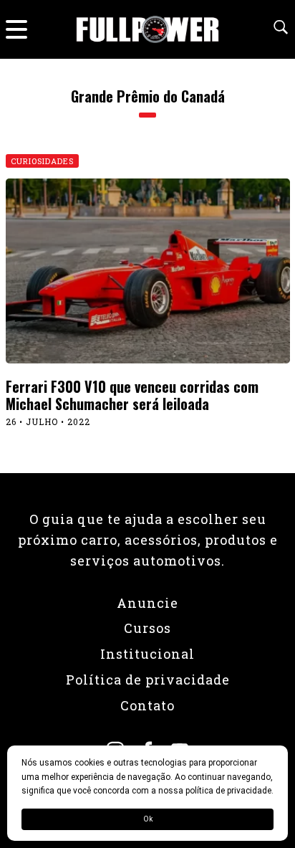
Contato (147, 705)
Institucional (147, 653)
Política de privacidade (148, 679)
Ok (148, 819)
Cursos (147, 628)
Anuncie (147, 602)
